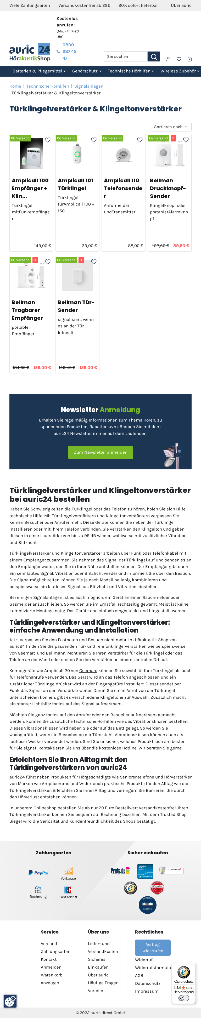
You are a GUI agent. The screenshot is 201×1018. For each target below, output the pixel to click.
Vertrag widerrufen (153, 947)
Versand (49, 943)
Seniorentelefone (137, 777)
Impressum (147, 991)
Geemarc (88, 670)
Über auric (181, 5)
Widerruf (144, 959)
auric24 (17, 646)
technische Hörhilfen (95, 721)
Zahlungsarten (55, 951)
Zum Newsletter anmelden (100, 452)
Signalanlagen (88, 86)
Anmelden (51, 967)
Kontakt (49, 959)
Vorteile (95, 990)
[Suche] (154, 56)
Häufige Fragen (103, 982)
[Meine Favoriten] (179, 59)
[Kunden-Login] (168, 59)
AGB (139, 975)
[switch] (183, 998)
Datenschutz (147, 983)
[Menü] (192, 966)
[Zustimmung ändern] (10, 1001)
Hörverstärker (178, 777)
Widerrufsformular (153, 967)
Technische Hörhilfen (47, 86)
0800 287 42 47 (69, 51)
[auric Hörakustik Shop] (29, 52)
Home (15, 86)
